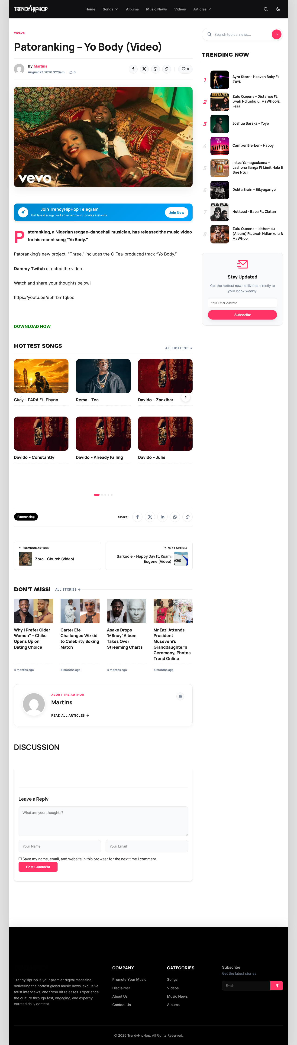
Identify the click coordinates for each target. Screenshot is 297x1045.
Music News (177, 996)
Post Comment (38, 867)
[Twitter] (144, 69)
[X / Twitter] (150, 517)
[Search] (266, 9)
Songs (172, 979)
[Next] (185, 397)
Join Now (176, 212)
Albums (173, 1005)
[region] (103, 427)
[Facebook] (133, 69)
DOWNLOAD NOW (32, 326)
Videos (19, 32)
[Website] (180, 696)
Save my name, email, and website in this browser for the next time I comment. (90, 859)
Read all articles (68, 715)
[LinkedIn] (162, 517)
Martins (40, 66)
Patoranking (26, 516)
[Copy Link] (166, 69)
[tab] (97, 495)
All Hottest (176, 348)
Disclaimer (121, 988)
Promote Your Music (129, 979)
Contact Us (121, 1005)
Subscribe (242, 315)
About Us (120, 996)
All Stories (66, 589)
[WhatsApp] (155, 69)
